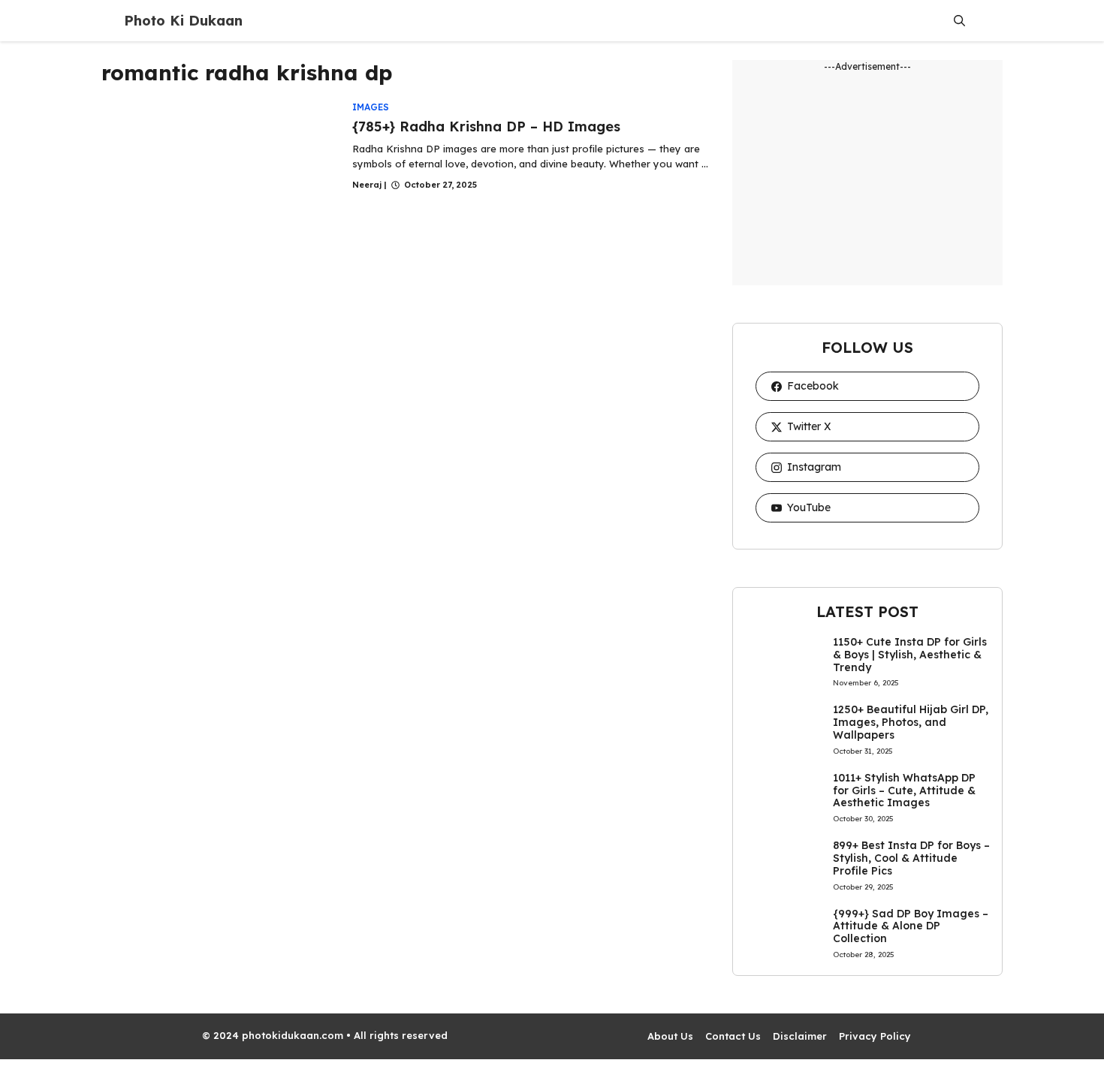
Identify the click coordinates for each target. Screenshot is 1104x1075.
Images (370, 107)
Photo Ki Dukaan (183, 20)
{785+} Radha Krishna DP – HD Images (486, 126)
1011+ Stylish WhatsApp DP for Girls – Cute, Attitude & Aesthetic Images (904, 790)
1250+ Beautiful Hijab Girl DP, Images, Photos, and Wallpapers (910, 722)
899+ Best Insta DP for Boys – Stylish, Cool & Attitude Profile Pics (911, 858)
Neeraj (367, 184)
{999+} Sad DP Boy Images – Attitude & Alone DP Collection (910, 926)
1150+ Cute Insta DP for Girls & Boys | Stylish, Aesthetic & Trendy (910, 654)
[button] (959, 20)
